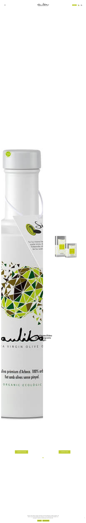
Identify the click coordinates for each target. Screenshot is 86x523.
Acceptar (39, 520)
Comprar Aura (64, 452)
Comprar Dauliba (21, 452)
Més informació (46, 520)
